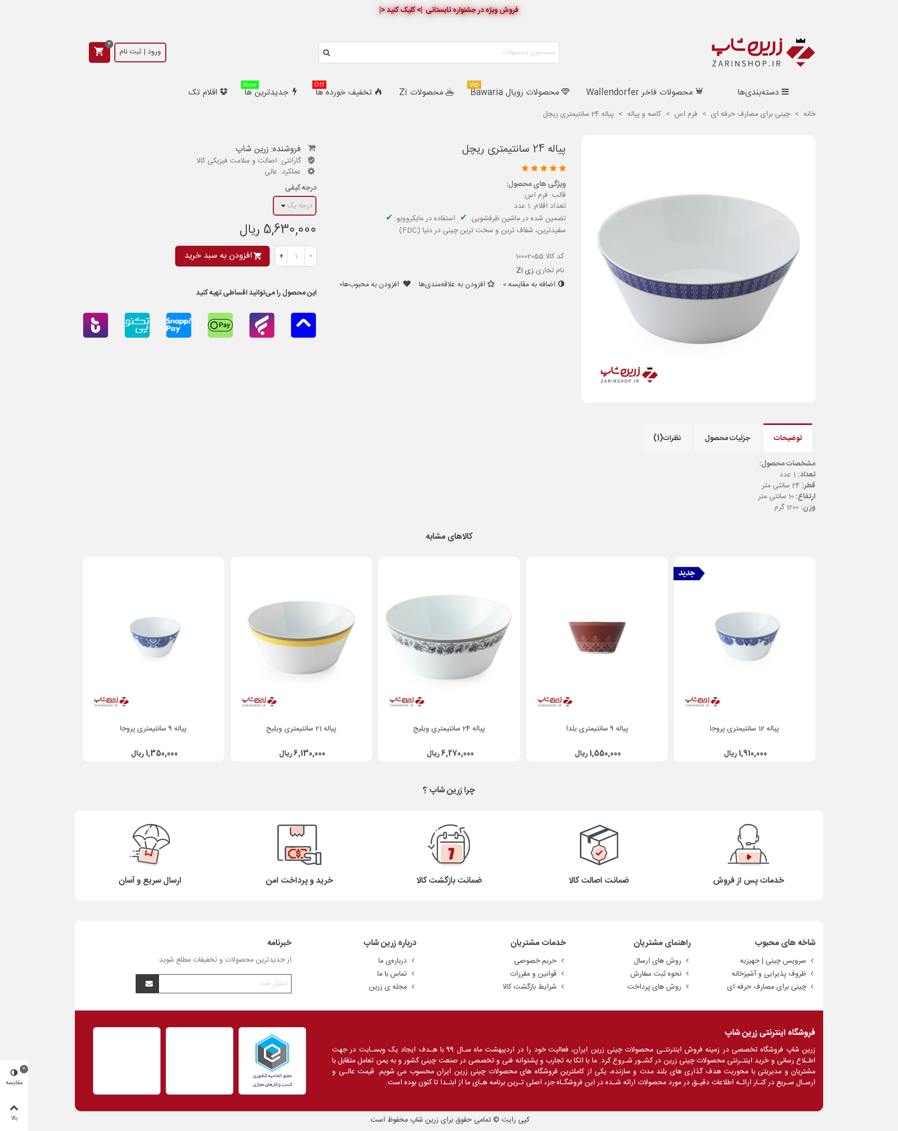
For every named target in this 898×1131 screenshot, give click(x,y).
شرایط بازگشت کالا (530, 987)
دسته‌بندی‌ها (758, 93)
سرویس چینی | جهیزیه (773, 961)
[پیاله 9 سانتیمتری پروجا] (153, 637)
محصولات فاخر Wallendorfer (639, 93)
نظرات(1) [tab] (667, 438)
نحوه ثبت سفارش (655, 974)
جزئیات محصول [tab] (727, 438)
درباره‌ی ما (392, 961)
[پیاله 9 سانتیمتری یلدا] (596, 637)
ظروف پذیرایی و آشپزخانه (769, 974)
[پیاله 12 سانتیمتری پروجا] (744, 637)
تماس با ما (392, 974)
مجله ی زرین (388, 987)
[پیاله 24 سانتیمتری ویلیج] (449, 637)
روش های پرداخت (654, 987)
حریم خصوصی (535, 961)
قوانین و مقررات (533, 974)
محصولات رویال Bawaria (514, 92)
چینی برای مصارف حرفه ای (766, 987)
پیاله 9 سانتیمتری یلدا (597, 729)
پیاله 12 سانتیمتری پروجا (744, 729)
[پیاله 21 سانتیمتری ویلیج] (301, 637)
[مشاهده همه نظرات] (451, 169)
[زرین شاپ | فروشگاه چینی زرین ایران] (763, 52)
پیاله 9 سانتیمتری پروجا (153, 729)
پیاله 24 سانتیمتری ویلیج (449, 729)
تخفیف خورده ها (343, 92)
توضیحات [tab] (788, 438)
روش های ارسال (657, 961)
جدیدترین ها (265, 92)
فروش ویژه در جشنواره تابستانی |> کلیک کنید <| (449, 10)
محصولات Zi (421, 93)
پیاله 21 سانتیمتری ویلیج (301, 729)
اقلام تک (203, 93)
